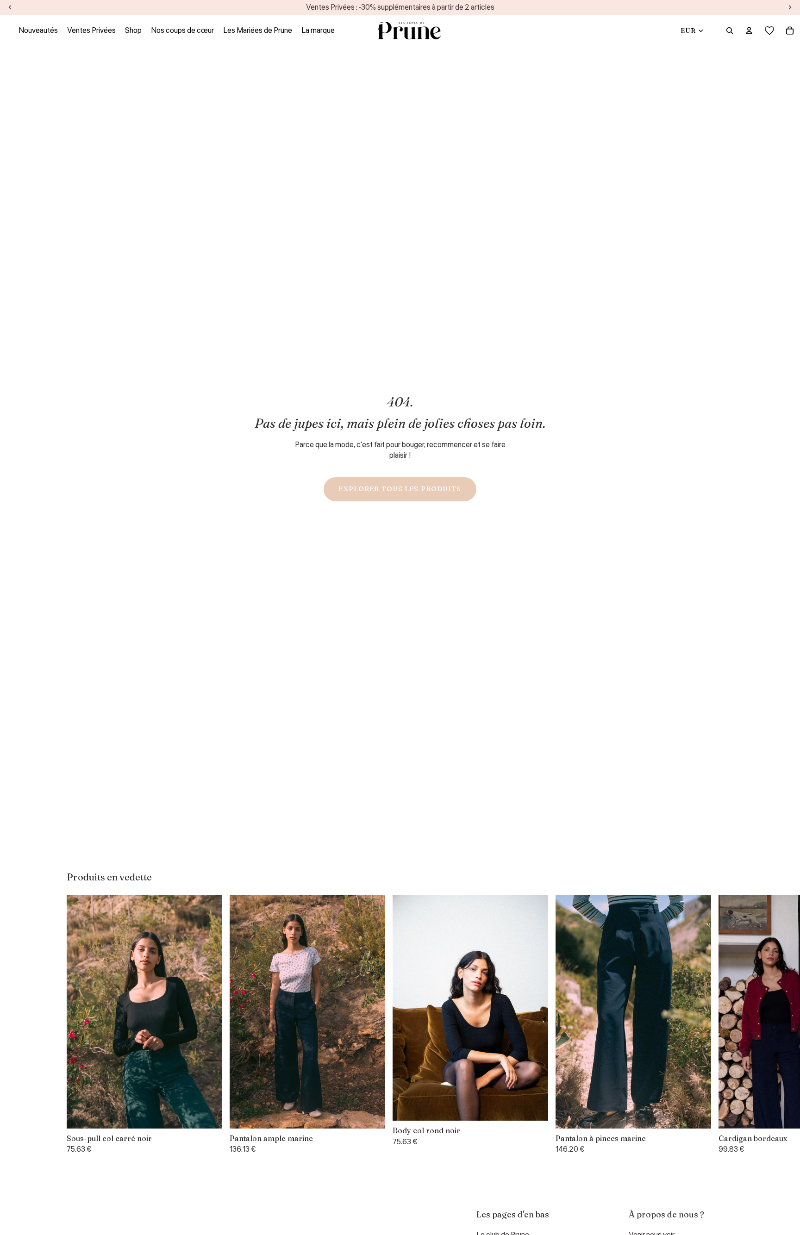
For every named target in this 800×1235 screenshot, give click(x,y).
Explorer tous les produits (399, 489)
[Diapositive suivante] (722, 1025)
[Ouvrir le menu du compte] (749, 30)
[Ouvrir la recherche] (729, 30)
